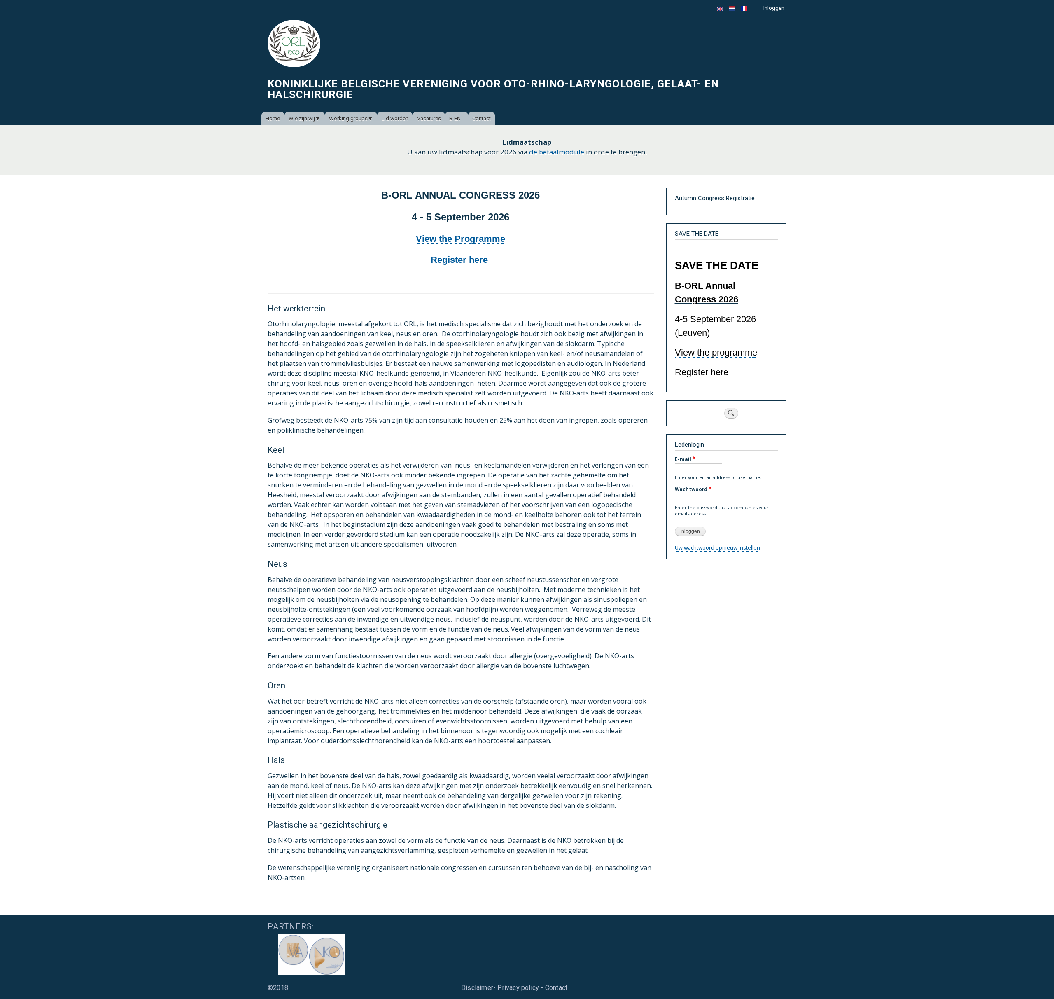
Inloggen (773, 8)
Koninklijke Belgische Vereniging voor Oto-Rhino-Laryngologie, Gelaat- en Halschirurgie (493, 89)
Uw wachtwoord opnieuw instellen (717, 547)
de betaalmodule (556, 152)
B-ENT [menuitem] (456, 118)
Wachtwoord (691, 489)
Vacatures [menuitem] (429, 118)
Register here (459, 260)
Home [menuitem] (273, 118)
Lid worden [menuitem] (395, 118)
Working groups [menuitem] (348, 118)
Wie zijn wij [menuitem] (302, 118)
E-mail (683, 459)
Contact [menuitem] (481, 118)
